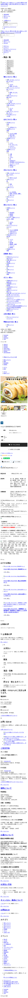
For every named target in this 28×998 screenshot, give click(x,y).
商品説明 (8, 467)
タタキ (11, 84)
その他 (11, 166)
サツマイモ (13, 147)
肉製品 (11, 247)
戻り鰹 (5, 955)
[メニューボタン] (1, 1)
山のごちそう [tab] (10, 62)
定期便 (5, 929)
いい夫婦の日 (7, 944)
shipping (6, 345)
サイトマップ (7, 980)
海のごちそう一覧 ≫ (10, 77)
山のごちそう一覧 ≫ (10, 119)
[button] (6, 46)
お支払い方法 (6, 884)
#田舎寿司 (6, 14)
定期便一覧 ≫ (8, 254)
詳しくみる (4, 642)
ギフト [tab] (8, 69)
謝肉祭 (5, 950)
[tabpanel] (15, 96)
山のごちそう (7, 924)
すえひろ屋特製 (14, 230)
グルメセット (7, 964)
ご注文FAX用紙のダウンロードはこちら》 (12, 781)
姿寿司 (11, 215)
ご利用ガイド (7, 20)
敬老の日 (6, 942)
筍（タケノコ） (14, 144)
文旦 (11, 155)
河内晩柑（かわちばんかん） (17, 162)
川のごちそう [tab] (10, 64)
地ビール (12, 195)
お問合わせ (5, 910)
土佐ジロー (13, 136)
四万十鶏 (12, 135)
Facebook (6, 335)
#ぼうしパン (7, 16)
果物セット (13, 165)
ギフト (5, 367)
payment (6, 347)
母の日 (5, 939)
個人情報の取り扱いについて (11, 983)
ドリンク (12, 245)
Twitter (5, 336)
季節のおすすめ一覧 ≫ (11, 322)
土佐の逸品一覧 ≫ (9, 314)
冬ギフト (6, 960)
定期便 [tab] (8, 68)
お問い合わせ (7, 986)
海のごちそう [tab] (10, 60)
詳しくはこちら (5, 784)
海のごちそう (7, 923)
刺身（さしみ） (14, 86)
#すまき (6, 17)
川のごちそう (7, 926)
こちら (2, 903)
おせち (11, 222)
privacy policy (7, 349)
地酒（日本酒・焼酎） (16, 193)
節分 (5, 369)
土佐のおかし (13, 231)
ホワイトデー (7, 949)
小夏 (11, 154)
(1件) (11, 455)
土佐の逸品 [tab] (9, 71)
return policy (7, 348)
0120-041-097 (7, 770)
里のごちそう (7, 359)
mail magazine (7, 352)
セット (11, 100)
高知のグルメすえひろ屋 (10, 357)
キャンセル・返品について (12, 900)
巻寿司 (5, 364)
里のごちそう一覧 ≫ (10, 205)
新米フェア (7, 373)
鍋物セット (7, 963)
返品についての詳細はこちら (7, 453)
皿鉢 (11, 223)
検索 (6, 22)
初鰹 (5, 953)
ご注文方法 (5, 748)
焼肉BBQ (6, 952)
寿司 (5, 361)
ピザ (11, 241)
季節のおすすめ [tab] (10, 73)
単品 (11, 102)
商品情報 (3, 467)
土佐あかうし (13, 127)
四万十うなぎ (13, 177)
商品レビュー (14, 467)
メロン (11, 157)
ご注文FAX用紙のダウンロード (9, 715)
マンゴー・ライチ (14, 163)
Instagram (6, 337)
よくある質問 (7, 985)
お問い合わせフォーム (7, 729)
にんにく (12, 146)
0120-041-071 (7, 761)
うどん (11, 239)
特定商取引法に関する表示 (11, 981)
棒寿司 (11, 214)
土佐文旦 (6, 956)
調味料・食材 (13, 244)
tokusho (5, 351)
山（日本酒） (13, 192)
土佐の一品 (7, 932)
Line (5, 339)
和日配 (11, 242)
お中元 (5, 958)
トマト (11, 143)
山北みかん (13, 160)
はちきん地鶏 (13, 133)
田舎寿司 (12, 212)
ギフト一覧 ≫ (8, 277)
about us (6, 344)
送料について (6, 788)
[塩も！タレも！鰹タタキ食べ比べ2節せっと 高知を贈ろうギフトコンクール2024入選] (14, 32)
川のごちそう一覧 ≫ (10, 170)
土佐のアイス (13, 233)
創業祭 (5, 961)
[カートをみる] (4, 28)
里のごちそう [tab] (10, 66)
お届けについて (7, 835)
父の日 (5, 941)
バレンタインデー (8, 947)
